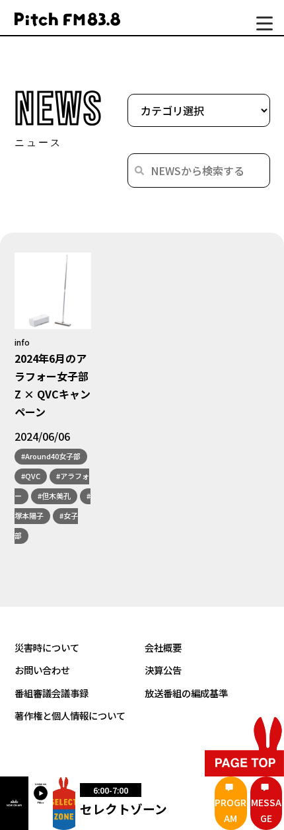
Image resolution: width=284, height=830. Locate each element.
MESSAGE (266, 810)
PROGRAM (230, 810)
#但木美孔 (54, 495)
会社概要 (163, 647)
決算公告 (163, 670)
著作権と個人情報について (70, 715)
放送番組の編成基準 (186, 693)
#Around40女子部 (51, 456)
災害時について (47, 647)
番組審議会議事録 (52, 693)
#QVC (30, 476)
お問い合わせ (42, 670)
